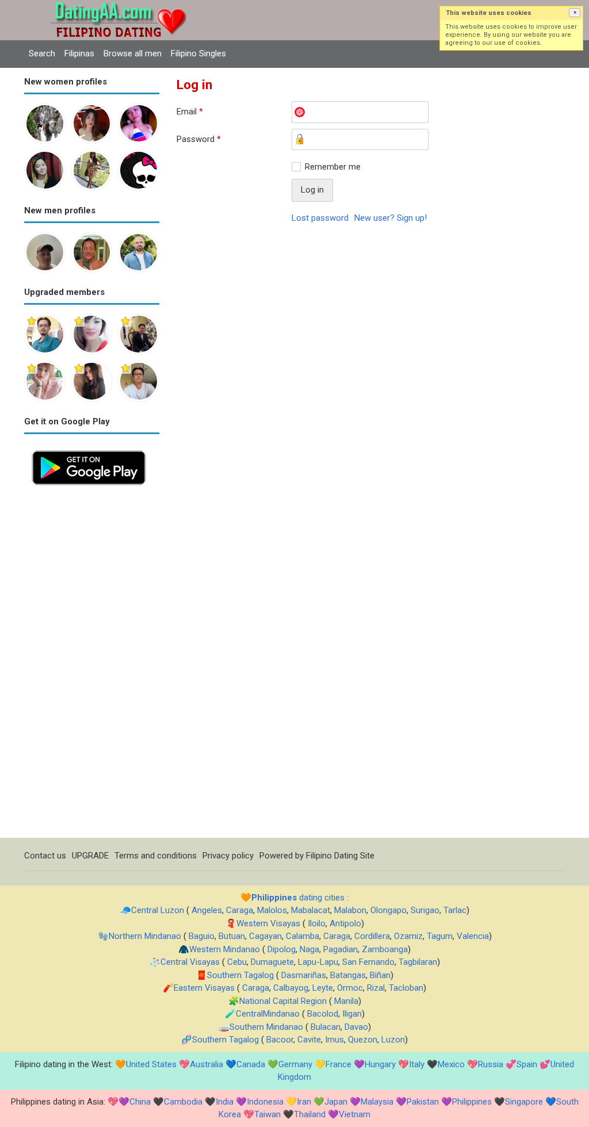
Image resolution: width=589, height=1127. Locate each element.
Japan (335, 1102)
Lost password (320, 218)
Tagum (440, 936)
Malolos (272, 910)
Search (42, 53)
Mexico (451, 1064)
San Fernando (368, 962)
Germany (295, 1064)
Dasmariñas (303, 975)
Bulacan (326, 1027)
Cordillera (372, 936)
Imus (334, 1039)
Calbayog (290, 988)
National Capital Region (283, 1001)
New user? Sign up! (390, 218)
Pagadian (340, 949)
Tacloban (406, 988)
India (225, 1102)
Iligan (352, 1014)
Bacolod (322, 1014)
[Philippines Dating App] (89, 449)
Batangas (348, 975)
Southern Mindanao (266, 1027)
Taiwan (267, 1114)
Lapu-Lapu (318, 962)
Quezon (362, 1039)
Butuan (232, 936)
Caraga (239, 910)
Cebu (237, 962)
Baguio (202, 936)
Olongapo (388, 910)
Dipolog (281, 949)
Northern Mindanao (145, 936)
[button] (574, 12)
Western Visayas (268, 923)
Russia (490, 1064)
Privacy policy (228, 855)
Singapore (524, 1102)
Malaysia (377, 1102)
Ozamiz (408, 936)
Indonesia (265, 1102)
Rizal (376, 988)
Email (190, 111)
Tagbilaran (418, 962)
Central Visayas (190, 962)
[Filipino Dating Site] (110, 6)
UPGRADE (90, 855)
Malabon (350, 910)
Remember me (333, 167)
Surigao (425, 910)
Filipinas (79, 53)
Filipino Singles (198, 53)
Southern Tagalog (240, 975)
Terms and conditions (155, 855)
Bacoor (279, 1039)
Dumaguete (272, 962)
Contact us (45, 855)
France (338, 1064)
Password (199, 139)
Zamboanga (385, 949)
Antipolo (345, 923)
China (140, 1102)
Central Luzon (157, 910)
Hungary (380, 1064)
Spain (527, 1064)
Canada (250, 1064)
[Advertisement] (91, 665)
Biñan (380, 975)
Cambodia (183, 1102)
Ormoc (350, 988)
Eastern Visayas (204, 988)
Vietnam (354, 1114)
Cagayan (265, 936)
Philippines (472, 1102)
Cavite (309, 1039)
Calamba (302, 936)
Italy (416, 1064)
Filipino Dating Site (340, 855)
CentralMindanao (268, 1014)
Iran (304, 1102)
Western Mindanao (224, 949)
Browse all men (133, 53)
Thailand (310, 1114)
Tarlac (454, 910)
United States (151, 1064)
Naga (309, 949)
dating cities (298, 897)
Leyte (322, 988)
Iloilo (317, 923)
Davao (356, 1027)
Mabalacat (310, 910)
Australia (206, 1064)
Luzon (393, 1039)
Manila (346, 1001)
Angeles (207, 910)
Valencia (473, 936)
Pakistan (423, 1102)
